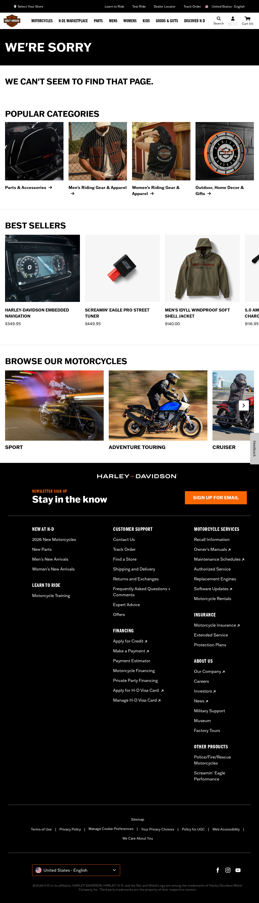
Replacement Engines (215, 578)
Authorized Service (212, 569)
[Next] (249, 284)
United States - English (228, 6)
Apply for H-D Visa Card (136, 690)
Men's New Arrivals (50, 559)
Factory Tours (207, 730)
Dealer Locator (165, 6)
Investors (203, 691)
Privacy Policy (70, 829)
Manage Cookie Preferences (111, 829)
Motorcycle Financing (134, 670)
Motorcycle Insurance (215, 625)
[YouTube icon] (238, 870)
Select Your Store (30, 6)
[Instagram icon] (228, 870)
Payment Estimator (131, 660)
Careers (201, 681)
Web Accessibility (226, 829)
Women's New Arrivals (53, 569)
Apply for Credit (128, 641)
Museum (202, 720)
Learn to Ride (114, 6)
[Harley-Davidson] (137, 476)
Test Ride (139, 6)
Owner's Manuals (210, 549)
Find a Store (125, 559)
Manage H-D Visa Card (135, 700)
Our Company (207, 671)
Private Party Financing (135, 680)
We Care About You (137, 838)
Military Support (209, 710)
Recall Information (212, 539)
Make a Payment (129, 650)
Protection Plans (210, 644)
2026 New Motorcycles (54, 539)
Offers (119, 614)
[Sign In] (233, 21)
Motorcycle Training (51, 595)
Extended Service (211, 634)
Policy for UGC (193, 829)
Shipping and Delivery (134, 569)
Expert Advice (126, 604)
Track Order (192, 6)
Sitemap (137, 819)
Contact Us (124, 539)
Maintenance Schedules (217, 559)
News (199, 700)
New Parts (42, 549)
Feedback (254, 449)
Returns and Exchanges (136, 578)
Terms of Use (41, 829)
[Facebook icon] (218, 870)
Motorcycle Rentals (212, 598)
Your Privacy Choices (157, 829)
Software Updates (211, 588)
